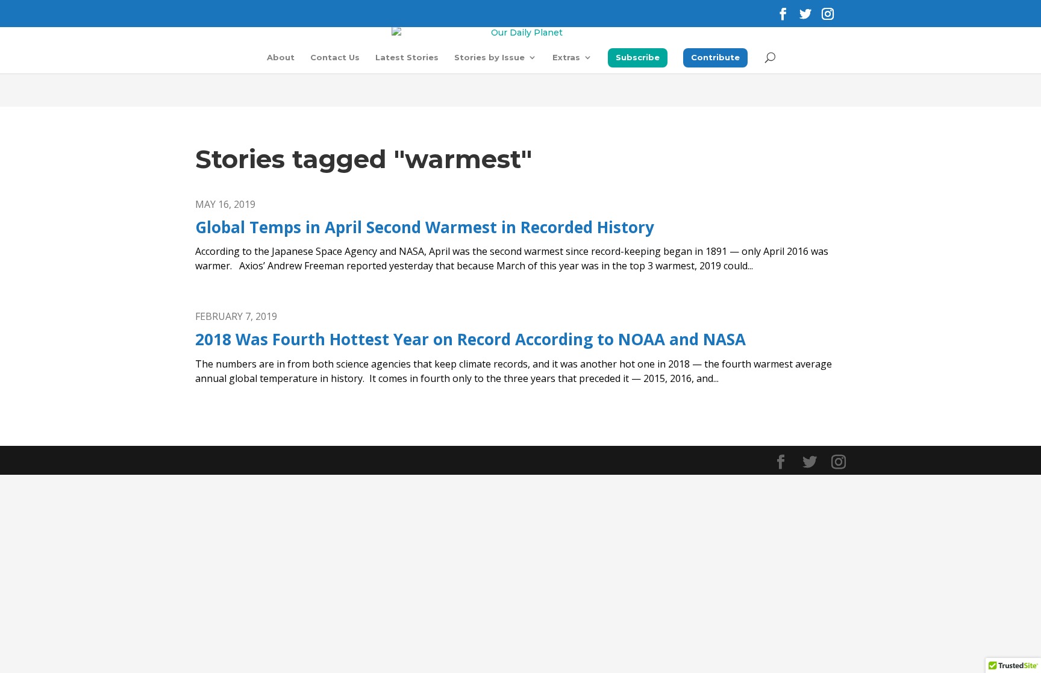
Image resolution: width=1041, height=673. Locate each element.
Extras (566, 57)
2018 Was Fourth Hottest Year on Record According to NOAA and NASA (470, 339)
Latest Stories (407, 57)
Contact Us (335, 57)
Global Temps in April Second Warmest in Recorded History (424, 227)
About (281, 57)
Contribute (715, 57)
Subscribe (638, 57)
